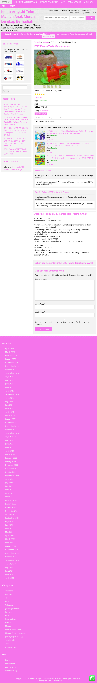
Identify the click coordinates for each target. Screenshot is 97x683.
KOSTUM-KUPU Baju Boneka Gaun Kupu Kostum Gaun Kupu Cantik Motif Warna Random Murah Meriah (16, 121)
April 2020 (9, 578)
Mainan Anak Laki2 (49, 2)
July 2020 (9, 567)
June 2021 (9, 528)
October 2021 (11, 514)
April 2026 (9, 348)
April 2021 (9, 535)
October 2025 (11, 369)
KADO (7, 615)
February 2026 (11, 355)
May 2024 (9, 408)
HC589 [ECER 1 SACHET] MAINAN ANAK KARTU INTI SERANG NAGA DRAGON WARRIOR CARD (67, 144)
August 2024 (10, 398)
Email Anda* (40, 312)
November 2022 (12, 468)
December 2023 (11, 422)
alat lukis (8, 594)
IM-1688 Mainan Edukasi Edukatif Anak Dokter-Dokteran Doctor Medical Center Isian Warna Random (69, 132)
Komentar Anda (41, 279)
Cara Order (41, 114)
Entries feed (10, 663)
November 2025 (12, 366)
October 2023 (11, 429)
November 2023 (12, 426)
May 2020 (9, 574)
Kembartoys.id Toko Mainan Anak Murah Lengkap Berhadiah (56, 678)
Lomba (12, 6)
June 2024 (9, 405)
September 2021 (12, 518)
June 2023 (9, 444)
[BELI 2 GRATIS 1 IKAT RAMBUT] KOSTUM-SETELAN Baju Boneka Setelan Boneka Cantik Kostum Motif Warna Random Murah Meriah (15, 109)
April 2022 (9, 493)
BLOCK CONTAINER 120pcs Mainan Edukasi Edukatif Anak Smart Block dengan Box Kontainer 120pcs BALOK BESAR (70, 157)
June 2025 (9, 384)
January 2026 (10, 359)
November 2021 (12, 511)
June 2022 (9, 486)
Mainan (46, 42)
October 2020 (11, 557)
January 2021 (10, 546)
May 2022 (9, 489)
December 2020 (11, 549)
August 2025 (10, 377)
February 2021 (11, 542)
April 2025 (9, 391)
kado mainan (10, 619)
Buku (7, 601)
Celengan (9, 605)
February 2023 (11, 458)
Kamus (8, 622)
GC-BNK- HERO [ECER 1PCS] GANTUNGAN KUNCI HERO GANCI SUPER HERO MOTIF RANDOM (15, 142)
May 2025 (9, 387)
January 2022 (10, 504)
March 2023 (10, 454)
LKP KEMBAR (57, 680)
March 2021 (10, 539)
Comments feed (11, 667)
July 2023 (9, 440)
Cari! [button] (90, 18)
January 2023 (10, 461)
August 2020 (10, 564)
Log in (7, 660)
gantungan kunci (12, 608)
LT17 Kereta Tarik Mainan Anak (52, 46)
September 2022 (12, 475)
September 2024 (12, 394)
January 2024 (10, 419)
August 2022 (10, 479)
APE (63, 2)
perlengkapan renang (13, 636)
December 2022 (11, 465)
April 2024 (9, 412)
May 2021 (9, 532)
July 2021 (9, 525)
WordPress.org (11, 670)
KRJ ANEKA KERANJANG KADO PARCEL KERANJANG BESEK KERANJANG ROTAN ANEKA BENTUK (16, 131)
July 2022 (9, 482)
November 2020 (12, 553)
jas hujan (9, 612)
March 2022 (10, 497)
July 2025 (9, 380)
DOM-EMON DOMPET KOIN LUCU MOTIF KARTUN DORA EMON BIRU (15, 151)
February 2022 (11, 500)
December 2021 (11, 507)
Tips (3, 6)
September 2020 (12, 560)
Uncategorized (11, 647)
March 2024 (10, 415)
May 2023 (9, 447)
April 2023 (9, 451)
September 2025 (12, 373)
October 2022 (11, 472)
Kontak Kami (48, 36)
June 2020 (9, 571)
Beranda (6, 2)
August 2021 (10, 521)
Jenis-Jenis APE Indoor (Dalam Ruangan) (14, 168)
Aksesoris (88, 2)
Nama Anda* (40, 304)
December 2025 (11, 362)
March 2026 (10, 352)
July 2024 (9, 401)
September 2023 (12, 433)
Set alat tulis (74, 2)
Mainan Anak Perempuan (25, 2)
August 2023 (10, 437)
